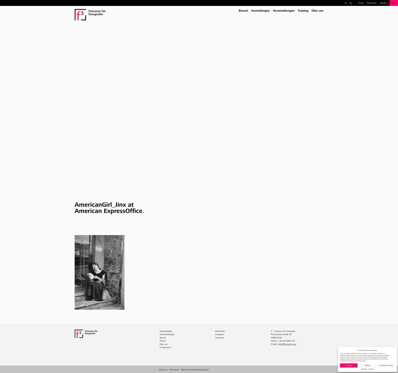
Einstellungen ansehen (386, 365)
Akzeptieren (348, 365)
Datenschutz (364, 369)
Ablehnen (367, 365)
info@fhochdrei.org (287, 344)
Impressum (371, 369)
